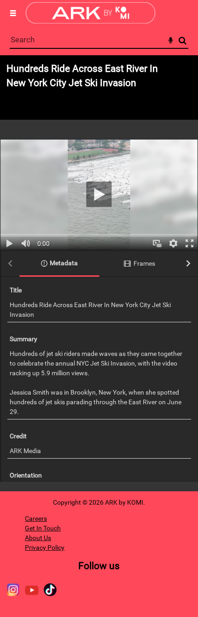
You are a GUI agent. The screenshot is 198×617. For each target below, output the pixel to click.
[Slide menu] (13, 13)
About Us (38, 537)
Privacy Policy (44, 547)
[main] (99, 273)
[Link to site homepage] (90, 21)
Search (182, 41)
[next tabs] (188, 264)
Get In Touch (43, 528)
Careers (36, 518)
